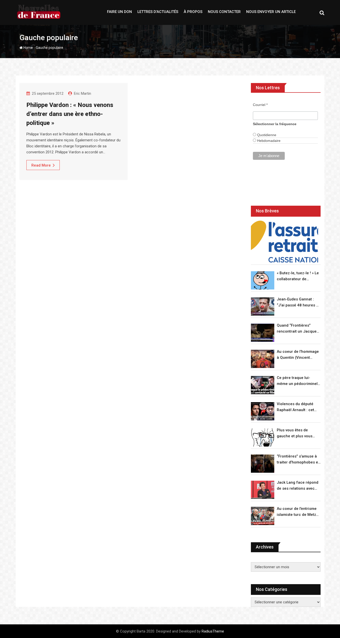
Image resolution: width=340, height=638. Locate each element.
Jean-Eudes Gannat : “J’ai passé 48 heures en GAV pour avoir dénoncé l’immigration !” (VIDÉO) (299, 302)
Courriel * (260, 105)
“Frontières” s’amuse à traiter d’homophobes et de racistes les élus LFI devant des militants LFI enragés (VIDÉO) (298, 459)
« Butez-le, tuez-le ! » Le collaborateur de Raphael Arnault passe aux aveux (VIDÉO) (298, 276)
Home (28, 48)
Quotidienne (266, 135)
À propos (193, 11)
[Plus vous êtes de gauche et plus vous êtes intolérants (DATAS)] (262, 437)
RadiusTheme (213, 631)
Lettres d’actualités (157, 11)
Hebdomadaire (268, 141)
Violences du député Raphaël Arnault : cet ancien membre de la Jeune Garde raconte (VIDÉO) (296, 407)
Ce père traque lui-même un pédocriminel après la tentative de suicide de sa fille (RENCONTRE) (297, 381)
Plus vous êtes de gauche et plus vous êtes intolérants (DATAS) (298, 433)
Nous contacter (224, 11)
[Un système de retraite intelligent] (284, 242)
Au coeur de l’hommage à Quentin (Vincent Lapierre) (298, 355)
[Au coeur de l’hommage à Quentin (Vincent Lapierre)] (262, 359)
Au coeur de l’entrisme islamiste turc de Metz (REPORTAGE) (297, 512)
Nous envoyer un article (271, 11)
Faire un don (119, 11)
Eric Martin (82, 93)
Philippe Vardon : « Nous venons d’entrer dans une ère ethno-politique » (69, 113)
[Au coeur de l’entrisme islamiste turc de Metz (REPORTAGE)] (262, 516)
